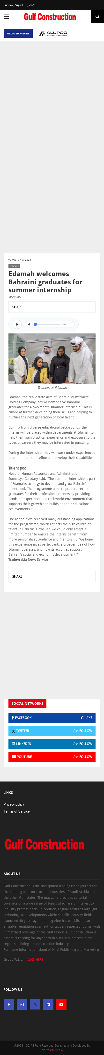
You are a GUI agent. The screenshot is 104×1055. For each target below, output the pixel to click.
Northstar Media (52, 1050)
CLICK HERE (35, 959)
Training (14, 266)
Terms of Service (17, 811)
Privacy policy (14, 804)
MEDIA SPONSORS (18, 33)
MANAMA (14, 297)
